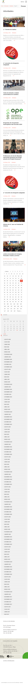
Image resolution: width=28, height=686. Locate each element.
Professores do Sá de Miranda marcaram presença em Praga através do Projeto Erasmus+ (12, 157)
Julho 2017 (7, 609)
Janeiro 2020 (7, 534)
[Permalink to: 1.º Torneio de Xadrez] (14, 21)
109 (18, 306)
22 (4, 278)
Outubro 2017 (7, 601)
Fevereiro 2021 (8, 501)
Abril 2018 (6, 586)
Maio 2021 (6, 494)
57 (4, 290)
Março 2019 (7, 559)
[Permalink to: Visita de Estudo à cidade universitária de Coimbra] (14, 85)
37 (7, 283)
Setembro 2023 (8, 424)
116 (21, 308)
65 (7, 292)
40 (15, 283)
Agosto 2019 (7, 546)
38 (10, 283)
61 (15, 290)
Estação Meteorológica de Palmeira (11, 672)
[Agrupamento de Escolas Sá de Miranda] (3, 1)
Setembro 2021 (8, 484)
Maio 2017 (6, 614)
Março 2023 (7, 439)
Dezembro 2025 (8, 359)
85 (4, 299)
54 (15, 287)
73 (10, 294)
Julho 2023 (7, 429)
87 (10, 299)
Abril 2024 (6, 406)
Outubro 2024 (7, 394)
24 (10, 278)
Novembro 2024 (8, 391)
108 (15, 306)
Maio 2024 (6, 404)
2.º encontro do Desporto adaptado (14, 192)
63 (21, 290)
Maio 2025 (6, 376)
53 (12, 287)
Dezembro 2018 (8, 566)
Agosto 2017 (7, 606)
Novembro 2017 (8, 599)
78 (4, 297)
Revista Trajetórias (7, 667)
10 (11, 273)
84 (21, 297)
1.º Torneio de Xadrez (9, 29)
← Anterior (6, 271)
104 (21, 304)
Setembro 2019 (8, 544)
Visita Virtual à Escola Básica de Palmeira (12, 654)
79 (7, 297)
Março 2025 (7, 381)
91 (21, 299)
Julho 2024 (7, 399)
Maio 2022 (6, 464)
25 (12, 278)
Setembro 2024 (8, 396)
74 (12, 294)
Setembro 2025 (8, 366)
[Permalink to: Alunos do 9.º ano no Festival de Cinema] (14, 214)
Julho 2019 (7, 549)
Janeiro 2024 (7, 414)
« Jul (4, 334)
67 (12, 292)
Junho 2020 (7, 521)
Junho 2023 (7, 431)
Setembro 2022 (8, 454)
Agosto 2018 (7, 576)
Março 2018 (7, 589)
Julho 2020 (7, 519)
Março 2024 (7, 409)
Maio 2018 (6, 584)
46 (12, 285)
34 (18, 280)
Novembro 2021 (8, 479)
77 (21, 294)
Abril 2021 (6, 496)
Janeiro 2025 (7, 386)
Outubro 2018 (7, 571)
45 (10, 285)
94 (10, 301)
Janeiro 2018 (7, 594)
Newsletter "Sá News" (8, 669)
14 (22, 273)
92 (4, 301)
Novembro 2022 (8, 449)
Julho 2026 (7, 341)
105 (5, 306)
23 (7, 278)
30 (7, 280)
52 (10, 287)
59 (10, 290)
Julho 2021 (7, 489)
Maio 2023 (6, 434)
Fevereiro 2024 (8, 411)
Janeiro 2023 (7, 444)
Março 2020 (7, 529)
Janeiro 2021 (7, 504)
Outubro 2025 (7, 364)
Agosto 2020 (7, 516)
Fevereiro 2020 (8, 531)
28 (21, 278)
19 (15, 276)
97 (18, 301)
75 (15, 294)
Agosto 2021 (7, 486)
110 (21, 306)
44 (7, 285)
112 (8, 308)
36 (4, 283)
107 (11, 306)
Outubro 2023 (7, 421)
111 (4, 308)
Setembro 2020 (8, 514)
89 (15, 299)
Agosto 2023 (7, 426)
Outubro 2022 (7, 451)
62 (18, 290)
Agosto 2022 (7, 456)
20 (18, 276)
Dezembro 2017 (8, 596)
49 (21, 285)
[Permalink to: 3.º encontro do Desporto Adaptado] (11, 52)
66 (10, 292)
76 (18, 294)
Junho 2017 (7, 611)
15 (4, 276)
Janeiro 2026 (7, 356)
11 (14, 273)
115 (17, 308)
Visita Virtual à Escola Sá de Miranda (11, 634)
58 (7, 290)
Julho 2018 (7, 579)
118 (8, 311)
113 (11, 308)
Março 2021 (7, 499)
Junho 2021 (7, 491)
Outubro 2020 (7, 511)
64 (4, 292)
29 (4, 280)
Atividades (14, 32)
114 (14, 308)
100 (7, 304)
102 (14, 304)
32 (12, 280)
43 (4, 285)
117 (5, 311)
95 (12, 301)
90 (18, 299)
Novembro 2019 (8, 539)
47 (15, 285)
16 (7, 276)
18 (12, 276)
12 (17, 273)
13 (19, 273)
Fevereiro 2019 (8, 561)
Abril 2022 (6, 466)
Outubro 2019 (7, 541)
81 (12, 297)
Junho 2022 (7, 461)
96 (15, 301)
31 (10, 280)
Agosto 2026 (7, 339)
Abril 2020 (6, 526)
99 (4, 304)
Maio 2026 (6, 346)
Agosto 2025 (7, 369)
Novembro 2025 (8, 361)
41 (18, 283)
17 (10, 276)
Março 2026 (7, 351)
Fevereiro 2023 (8, 441)
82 (15, 297)
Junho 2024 (7, 401)
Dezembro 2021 (8, 476)
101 (11, 304)
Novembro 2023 (8, 419)
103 (17, 304)
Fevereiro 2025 (8, 384)
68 (15, 292)
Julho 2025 (7, 371)
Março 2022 (7, 469)
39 (12, 283)
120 (14, 311)
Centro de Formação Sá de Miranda (11, 665)
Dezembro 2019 (8, 536)
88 (12, 299)
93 (7, 301)
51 (7, 287)
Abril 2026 (6, 349)
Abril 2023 (6, 436)
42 (21, 283)
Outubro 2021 (7, 481)
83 (18, 297)
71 (4, 294)
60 (12, 290)
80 (10, 297)
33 (15, 280)
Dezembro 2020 (8, 506)
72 (7, 294)
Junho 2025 (7, 374)
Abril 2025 (6, 379)
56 (21, 287)
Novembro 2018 (8, 569)
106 (8, 306)
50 (4, 287)
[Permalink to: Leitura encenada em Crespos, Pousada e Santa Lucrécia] (14, 246)
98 (21, 301)
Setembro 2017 (8, 604)
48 (18, 285)
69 (18, 292)
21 (21, 276)
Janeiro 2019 (7, 564)
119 (11, 311)
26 (15, 278)
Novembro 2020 (8, 509)
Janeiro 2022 (7, 474)
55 (18, 287)
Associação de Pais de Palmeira (10, 674)
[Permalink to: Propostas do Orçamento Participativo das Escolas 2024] (13, 114)
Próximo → (19, 311)
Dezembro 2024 (8, 389)
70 (21, 292)
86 (7, 299)
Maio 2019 (6, 554)
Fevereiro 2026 (8, 354)
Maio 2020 (6, 524)
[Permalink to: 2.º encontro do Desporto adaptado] (11, 182)
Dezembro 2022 (8, 446)
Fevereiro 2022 (8, 471)
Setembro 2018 (8, 574)
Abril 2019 (6, 556)
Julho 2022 (7, 459)
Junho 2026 (7, 344)
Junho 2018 (7, 581)
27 (18, 278)
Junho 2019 (7, 551)
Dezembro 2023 (8, 416)
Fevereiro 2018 (8, 591)
